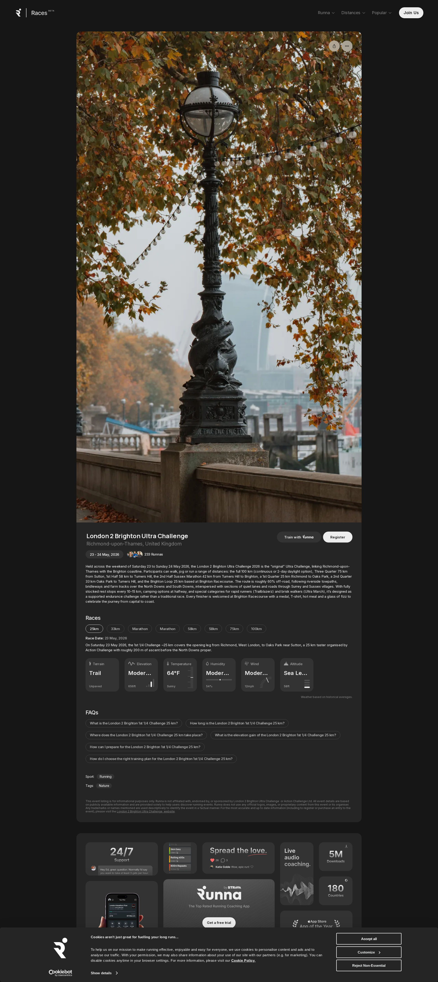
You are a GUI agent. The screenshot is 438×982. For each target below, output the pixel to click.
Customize (366, 952)
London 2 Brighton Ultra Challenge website (146, 811)
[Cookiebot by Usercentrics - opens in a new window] (61, 973)
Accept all (369, 939)
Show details (101, 973)
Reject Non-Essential (369, 965)
